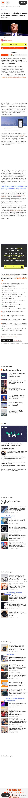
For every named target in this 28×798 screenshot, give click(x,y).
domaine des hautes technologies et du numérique (13, 77)
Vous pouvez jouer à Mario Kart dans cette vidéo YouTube (17, 704)
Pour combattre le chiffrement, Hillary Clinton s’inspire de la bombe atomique (16, 397)
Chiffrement (5, 343)
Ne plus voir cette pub (6, 366)
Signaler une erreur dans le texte (9, 337)
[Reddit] (16, 792)
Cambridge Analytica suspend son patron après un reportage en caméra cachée (14, 320)
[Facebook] (14, 792)
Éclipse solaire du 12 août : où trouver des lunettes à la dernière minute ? (17, 452)
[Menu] (8, 3)
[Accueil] (3, 3)
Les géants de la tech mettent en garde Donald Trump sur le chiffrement (17, 382)
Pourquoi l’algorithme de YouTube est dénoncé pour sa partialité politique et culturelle (14, 329)
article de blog (20, 135)
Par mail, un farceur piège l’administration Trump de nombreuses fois (15, 411)
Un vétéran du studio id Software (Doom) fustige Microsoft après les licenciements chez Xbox (18, 675)
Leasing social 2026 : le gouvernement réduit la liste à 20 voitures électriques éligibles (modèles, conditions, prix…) (18, 692)
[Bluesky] (21, 792)
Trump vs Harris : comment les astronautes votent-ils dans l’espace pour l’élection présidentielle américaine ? (13, 284)
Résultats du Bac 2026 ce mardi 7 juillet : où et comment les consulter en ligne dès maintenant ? (17, 713)
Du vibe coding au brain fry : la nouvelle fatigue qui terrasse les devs (13, 462)
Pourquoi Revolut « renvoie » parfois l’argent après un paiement (13, 466)
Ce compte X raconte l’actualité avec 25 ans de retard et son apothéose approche (17, 537)
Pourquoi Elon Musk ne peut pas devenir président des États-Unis (12, 305)
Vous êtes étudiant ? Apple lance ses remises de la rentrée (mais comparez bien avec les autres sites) (18, 597)
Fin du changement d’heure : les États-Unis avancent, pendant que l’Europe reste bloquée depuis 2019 (17, 659)
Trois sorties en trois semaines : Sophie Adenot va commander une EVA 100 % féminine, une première (17, 509)
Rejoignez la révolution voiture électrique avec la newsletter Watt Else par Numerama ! (17, 375)
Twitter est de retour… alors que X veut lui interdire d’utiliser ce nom (18, 520)
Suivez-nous (5, 55)
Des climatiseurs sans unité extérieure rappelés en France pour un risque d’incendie (17, 684)
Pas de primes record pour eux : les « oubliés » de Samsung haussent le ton (17, 729)
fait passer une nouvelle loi (16, 210)
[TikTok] (7, 792)
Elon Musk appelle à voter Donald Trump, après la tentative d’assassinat (14, 297)
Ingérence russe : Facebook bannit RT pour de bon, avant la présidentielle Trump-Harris (13, 293)
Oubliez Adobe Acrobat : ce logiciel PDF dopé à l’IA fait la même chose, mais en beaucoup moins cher (17, 578)
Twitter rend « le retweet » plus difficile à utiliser (14, 309)
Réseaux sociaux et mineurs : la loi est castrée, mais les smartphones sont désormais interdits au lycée (17, 545)
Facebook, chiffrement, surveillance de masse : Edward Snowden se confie (16, 389)
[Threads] (23, 792)
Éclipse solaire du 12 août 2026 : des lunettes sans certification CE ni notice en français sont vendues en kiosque (16, 648)
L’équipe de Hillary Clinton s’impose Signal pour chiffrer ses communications (17, 404)
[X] (9, 792)
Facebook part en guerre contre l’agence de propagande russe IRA (13, 316)
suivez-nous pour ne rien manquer (9, 276)
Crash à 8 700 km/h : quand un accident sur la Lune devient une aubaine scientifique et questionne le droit (13, 458)
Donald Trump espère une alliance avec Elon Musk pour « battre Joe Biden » (13, 301)
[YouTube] (5, 792)
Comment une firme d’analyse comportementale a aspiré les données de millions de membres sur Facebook (14, 324)
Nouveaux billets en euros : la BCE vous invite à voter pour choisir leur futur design (13, 469)
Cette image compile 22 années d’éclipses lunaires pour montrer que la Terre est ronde (18, 529)
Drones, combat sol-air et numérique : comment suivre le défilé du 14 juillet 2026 (17, 667)
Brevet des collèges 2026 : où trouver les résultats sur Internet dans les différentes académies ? (18, 721)
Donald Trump (15, 343)
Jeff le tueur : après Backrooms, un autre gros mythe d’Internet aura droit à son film (17, 606)
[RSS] (18, 792)
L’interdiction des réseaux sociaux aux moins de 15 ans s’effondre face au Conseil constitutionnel (17, 586)
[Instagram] (12, 792)
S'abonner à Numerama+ (12, 267)
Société (4, 9)
